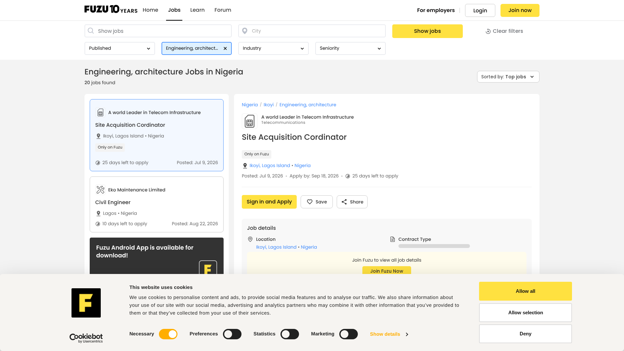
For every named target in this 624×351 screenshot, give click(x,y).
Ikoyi (269, 105)
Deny (525, 333)
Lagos (109, 213)
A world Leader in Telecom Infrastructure (307, 117)
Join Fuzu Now (386, 271)
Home (150, 10)
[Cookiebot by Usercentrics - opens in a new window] (86, 338)
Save (321, 202)
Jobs (174, 10)
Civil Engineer (113, 202)
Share (356, 202)
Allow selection (525, 312)
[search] (158, 30)
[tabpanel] (387, 222)
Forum (222, 10)
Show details (385, 334)
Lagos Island (129, 136)
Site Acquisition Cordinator (130, 125)
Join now (520, 10)
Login (480, 10)
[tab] (157, 135)
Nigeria (154, 136)
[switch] (232, 334)
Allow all (525, 291)
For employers (436, 10)
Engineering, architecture (308, 105)
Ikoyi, (108, 136)
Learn (197, 10)
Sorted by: (503, 76)
